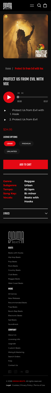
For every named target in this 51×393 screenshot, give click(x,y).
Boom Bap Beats (15, 311)
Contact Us (13, 365)
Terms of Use (39, 385)
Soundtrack (13, 324)
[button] (39, 5)
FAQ (10, 361)
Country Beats (14, 270)
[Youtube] (27, 371)
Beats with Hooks (15, 253)
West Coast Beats (15, 283)
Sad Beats (12, 320)
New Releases (14, 298)
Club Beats (12, 274)
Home (8, 68)
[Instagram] (15, 371)
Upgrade (12, 344)
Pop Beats (12, 262)
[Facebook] (9, 371)
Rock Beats (13, 266)
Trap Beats (12, 307)
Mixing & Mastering (16, 352)
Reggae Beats (14, 279)
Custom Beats (14, 348)
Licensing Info (14, 339)
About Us (12, 335)
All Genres (12, 294)
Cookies (15, 385)
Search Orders (14, 356)
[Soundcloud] (21, 371)
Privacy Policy (26, 385)
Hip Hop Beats (14, 257)
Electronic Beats (15, 315)
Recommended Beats (17, 303)
